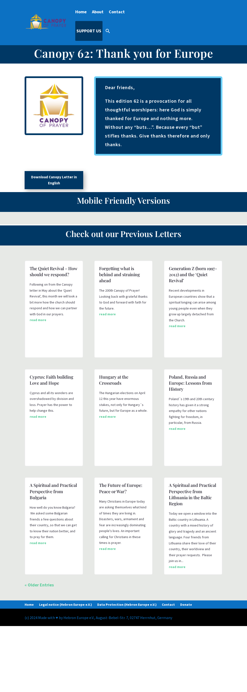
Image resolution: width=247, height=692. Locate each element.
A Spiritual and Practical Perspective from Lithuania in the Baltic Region (192, 494)
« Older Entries (39, 585)
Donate (186, 605)
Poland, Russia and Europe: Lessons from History (190, 383)
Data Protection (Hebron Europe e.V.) (127, 605)
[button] (107, 31)
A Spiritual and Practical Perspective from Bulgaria (53, 491)
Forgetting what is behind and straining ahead (119, 274)
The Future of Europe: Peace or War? (120, 488)
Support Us (88, 31)
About (97, 11)
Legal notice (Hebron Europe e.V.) (65, 605)
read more (38, 320)
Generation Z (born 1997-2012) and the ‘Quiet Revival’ (193, 274)
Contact (117, 11)
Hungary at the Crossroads (113, 380)
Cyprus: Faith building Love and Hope (51, 380)
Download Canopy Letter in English (54, 180)
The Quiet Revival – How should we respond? (53, 271)
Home (81, 11)
